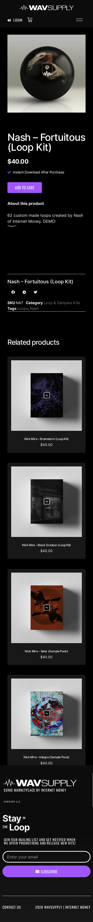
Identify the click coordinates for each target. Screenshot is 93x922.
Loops (22, 308)
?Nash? (11, 226)
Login (17, 20)
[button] (79, 20)
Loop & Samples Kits (62, 302)
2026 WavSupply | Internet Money (63, 907)
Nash (34, 308)
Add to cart (24, 188)
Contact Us (11, 907)
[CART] (29, 19)
